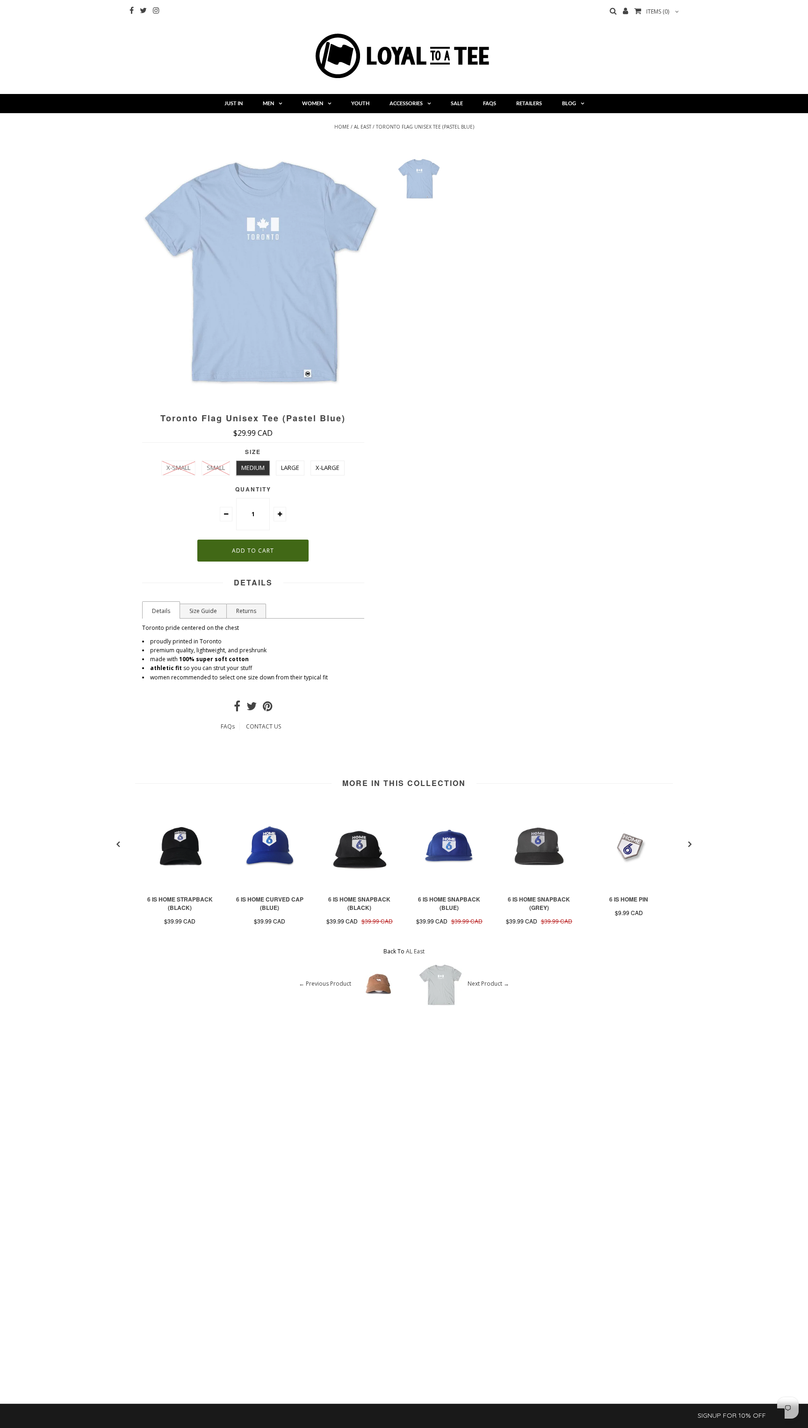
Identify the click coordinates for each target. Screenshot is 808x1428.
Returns (246, 611)
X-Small (178, 467)
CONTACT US (263, 726)
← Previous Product (325, 984)
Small (216, 467)
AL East (362, 126)
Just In (233, 103)
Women (312, 103)
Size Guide (203, 611)
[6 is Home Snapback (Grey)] (539, 887)
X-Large (327, 467)
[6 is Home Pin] (628, 887)
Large (290, 467)
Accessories (406, 103)
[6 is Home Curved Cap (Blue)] (269, 887)
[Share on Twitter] (251, 708)
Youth (360, 103)
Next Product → (488, 984)
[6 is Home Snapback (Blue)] (449, 887)
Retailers (529, 103)
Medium (253, 467)
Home (341, 126)
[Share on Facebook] (237, 708)
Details (161, 611)
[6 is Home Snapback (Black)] (359, 887)
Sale (457, 103)
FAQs (489, 103)
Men (268, 103)
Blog (569, 103)
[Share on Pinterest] (268, 708)
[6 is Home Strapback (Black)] (180, 887)
